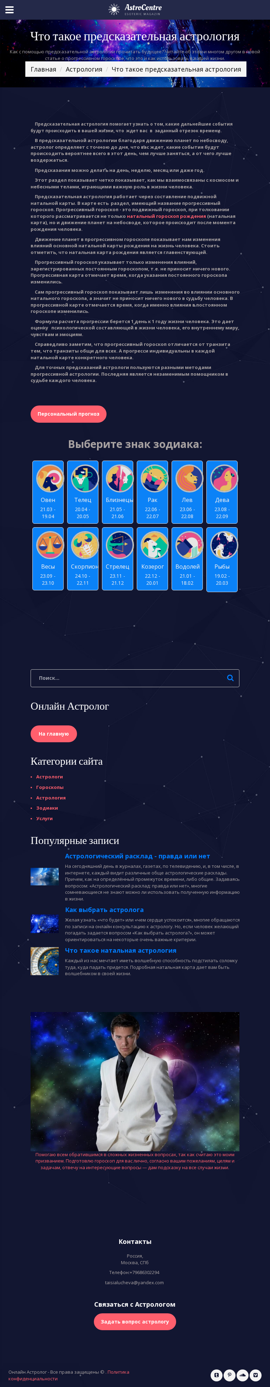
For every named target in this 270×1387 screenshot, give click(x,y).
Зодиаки (47, 808)
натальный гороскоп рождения (166, 216)
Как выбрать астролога (104, 909)
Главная (43, 69)
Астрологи (49, 776)
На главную (54, 733)
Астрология (84, 69)
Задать (135, 1321)
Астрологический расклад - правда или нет (137, 856)
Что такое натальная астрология (120, 950)
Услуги (44, 818)
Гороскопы (50, 787)
